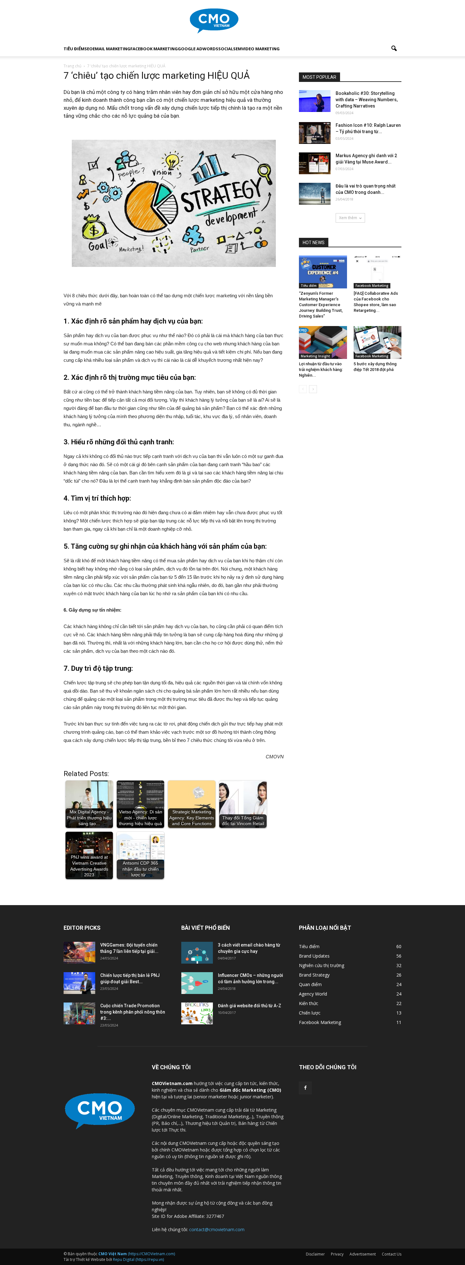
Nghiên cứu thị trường (321, 965)
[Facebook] (305, 1088)
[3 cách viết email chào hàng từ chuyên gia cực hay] (197, 953)
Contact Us (391, 1254)
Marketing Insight (315, 356)
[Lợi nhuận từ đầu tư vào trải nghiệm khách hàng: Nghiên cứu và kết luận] (323, 342)
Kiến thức (308, 1003)
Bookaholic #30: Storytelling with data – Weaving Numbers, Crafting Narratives (367, 99)
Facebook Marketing (154, 49)
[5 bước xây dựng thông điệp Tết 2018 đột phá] (378, 342)
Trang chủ (72, 66)
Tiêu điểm (74, 49)
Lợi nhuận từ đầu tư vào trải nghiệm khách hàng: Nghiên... (321, 369)
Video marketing (261, 49)
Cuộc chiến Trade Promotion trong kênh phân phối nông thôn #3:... (132, 1012)
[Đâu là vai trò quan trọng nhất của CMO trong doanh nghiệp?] (315, 194)
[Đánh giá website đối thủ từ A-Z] (197, 1013)
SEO (88, 49)
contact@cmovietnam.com (217, 1229)
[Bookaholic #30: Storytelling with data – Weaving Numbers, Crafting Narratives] (315, 101)
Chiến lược (309, 1013)
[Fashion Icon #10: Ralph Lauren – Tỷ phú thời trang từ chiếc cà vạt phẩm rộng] (315, 133)
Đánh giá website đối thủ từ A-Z (249, 1005)
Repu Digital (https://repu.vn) (138, 1259)
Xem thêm (348, 217)
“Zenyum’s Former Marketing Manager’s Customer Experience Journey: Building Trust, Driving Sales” (321, 304)
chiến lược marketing (200, 100)
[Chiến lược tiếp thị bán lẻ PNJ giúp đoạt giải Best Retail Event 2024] (79, 983)
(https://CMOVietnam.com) (136, 1253)
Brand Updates (314, 956)
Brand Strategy (314, 975)
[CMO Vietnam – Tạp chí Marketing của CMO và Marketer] (232, 21)
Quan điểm (310, 984)
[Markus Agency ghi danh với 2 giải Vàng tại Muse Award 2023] (315, 163)
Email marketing (111, 49)
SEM (237, 49)
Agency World (313, 994)
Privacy (337, 1254)
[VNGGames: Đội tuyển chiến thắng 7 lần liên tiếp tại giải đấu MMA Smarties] (79, 953)
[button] (393, 48)
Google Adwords (198, 49)
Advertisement (363, 1254)
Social (225, 49)
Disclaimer (315, 1254)
